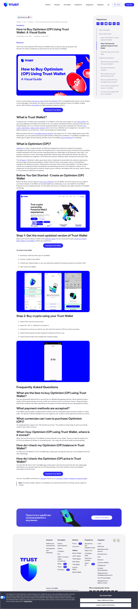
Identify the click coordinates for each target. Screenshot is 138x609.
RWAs (62, 564)
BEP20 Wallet (76, 572)
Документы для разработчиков (90, 546)
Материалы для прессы (103, 550)
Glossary (100, 560)
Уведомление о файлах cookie (103, 582)
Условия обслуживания (102, 569)
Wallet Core (88, 550)
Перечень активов (88, 559)
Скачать (129, 5)
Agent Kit (89, 564)
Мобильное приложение (50, 545)
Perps (62, 567)
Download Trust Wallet (53, 110)
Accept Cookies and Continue (106, 605)
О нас (99, 543)
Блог (99, 557)
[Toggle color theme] (108, 4)
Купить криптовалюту (62, 545)
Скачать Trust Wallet (101, 517)
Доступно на (22, 17)
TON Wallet (76, 564)
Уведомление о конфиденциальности (105, 574)
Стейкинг (61, 551)
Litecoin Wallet (75, 568)
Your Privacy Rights (106, 595)
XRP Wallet (76, 562)
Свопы (60, 548)
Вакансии (101, 546)
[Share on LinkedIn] (114, 23)
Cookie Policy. (28, 601)
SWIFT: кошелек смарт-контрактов (63, 559)
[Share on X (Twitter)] (102, 23)
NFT (59, 554)
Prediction (63, 570)
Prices (76, 543)
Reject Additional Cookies (105, 600)
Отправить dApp (88, 554)
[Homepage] (11, 5)
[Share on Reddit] (106, 23)
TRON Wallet (76, 559)
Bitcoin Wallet (76, 553)
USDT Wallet (76, 556)
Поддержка (101, 565)
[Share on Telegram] (110, 23)
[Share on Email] (118, 23)
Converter (75, 546)
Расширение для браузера (50, 550)
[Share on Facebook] (98, 23)
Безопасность (102, 554)
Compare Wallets (103, 562)
